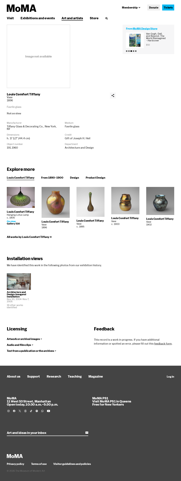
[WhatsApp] (42, 411)
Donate (153, 7)
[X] (19, 411)
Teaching (75, 376)
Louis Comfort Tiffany (23, 94)
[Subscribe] (86, 432)
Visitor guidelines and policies (72, 464)
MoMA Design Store (145, 28)
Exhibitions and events (38, 18)
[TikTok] (31, 411)
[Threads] (25, 411)
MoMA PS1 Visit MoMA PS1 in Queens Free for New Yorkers (111, 401)
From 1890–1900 (52, 177)
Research (54, 376)
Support (33, 376)
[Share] (113, 95)
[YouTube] (48, 411)
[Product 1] (126, 51)
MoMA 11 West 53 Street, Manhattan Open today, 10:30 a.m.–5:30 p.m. (32, 401)
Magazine (95, 376)
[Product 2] (129, 51)
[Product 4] (133, 51)
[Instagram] (8, 411)
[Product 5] (135, 51)
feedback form (163, 343)
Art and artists (72, 18)
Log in (170, 376)
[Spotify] (36, 411)
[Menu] (106, 18)
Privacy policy (15, 464)
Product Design (95, 177)
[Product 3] (131, 51)
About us (13, 376)
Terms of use (39, 464)
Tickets (168, 7)
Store (94, 18)
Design (74, 177)
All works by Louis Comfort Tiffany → (29, 237)
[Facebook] (14, 411)
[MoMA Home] (21, 8)
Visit (10, 18)
